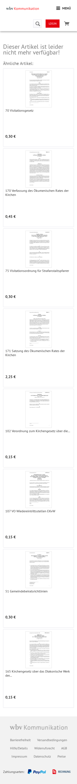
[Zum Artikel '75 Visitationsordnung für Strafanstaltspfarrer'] (38, 249)
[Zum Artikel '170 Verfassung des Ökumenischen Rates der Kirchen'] (38, 169)
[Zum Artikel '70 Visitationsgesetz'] (38, 88)
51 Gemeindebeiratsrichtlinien (26, 591)
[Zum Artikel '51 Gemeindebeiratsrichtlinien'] (38, 569)
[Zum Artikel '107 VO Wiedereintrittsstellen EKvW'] (38, 489)
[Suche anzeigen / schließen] (37, 23)
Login (52, 23)
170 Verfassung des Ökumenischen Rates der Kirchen (37, 193)
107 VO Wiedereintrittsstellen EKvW (30, 511)
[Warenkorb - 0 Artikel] (67, 23)
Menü (66, 8)
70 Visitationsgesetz (19, 110)
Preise (61, 756)
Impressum (19, 756)
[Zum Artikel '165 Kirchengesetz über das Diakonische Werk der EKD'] (38, 649)
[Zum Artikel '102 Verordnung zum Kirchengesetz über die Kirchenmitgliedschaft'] (38, 409)
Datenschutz (42, 756)
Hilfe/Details (19, 748)
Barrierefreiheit (20, 740)
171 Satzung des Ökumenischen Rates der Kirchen (35, 353)
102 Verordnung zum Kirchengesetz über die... (37, 431)
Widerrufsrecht (44, 748)
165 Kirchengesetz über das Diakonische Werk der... (37, 673)
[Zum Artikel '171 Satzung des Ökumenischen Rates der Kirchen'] (38, 329)
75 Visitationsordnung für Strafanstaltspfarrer (37, 271)
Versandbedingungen (52, 740)
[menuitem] (63, 8)
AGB (64, 748)
